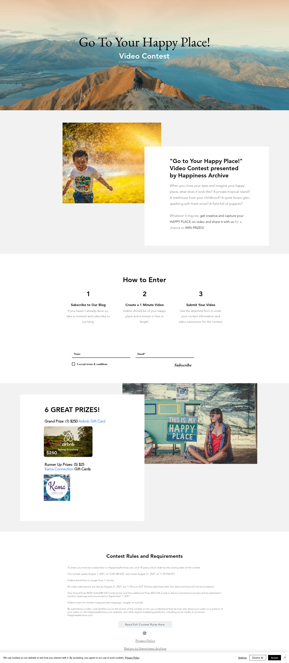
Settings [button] (242, 657)
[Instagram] (144, 633)
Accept (274, 657)
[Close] (285, 657)
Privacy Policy (145, 641)
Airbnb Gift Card (92, 421)
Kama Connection (59, 469)
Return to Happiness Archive (145, 648)
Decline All (257, 657)
